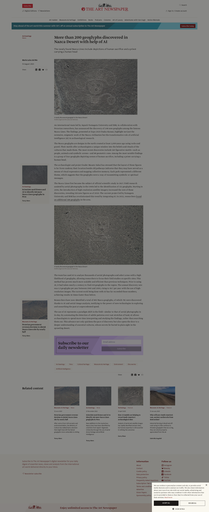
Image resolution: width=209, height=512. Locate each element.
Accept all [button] (166, 503)
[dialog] (180, 497)
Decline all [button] (192, 503)
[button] (179, 508)
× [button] (206, 485)
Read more (168, 497)
